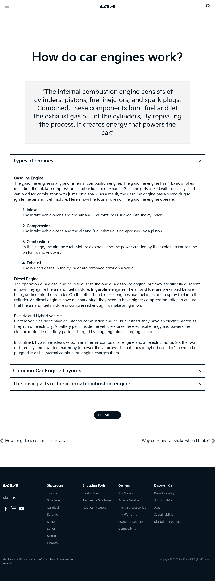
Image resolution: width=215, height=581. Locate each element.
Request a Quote (94, 507)
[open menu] (7, 6)
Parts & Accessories (132, 507)
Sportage (53, 500)
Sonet (51, 529)
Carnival (53, 507)
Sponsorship (163, 500)
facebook (5, 508)
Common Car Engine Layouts (47, 371)
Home (12, 559)
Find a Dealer (92, 493)
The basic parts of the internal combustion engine (71, 384)
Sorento (52, 514)
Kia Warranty (127, 514)
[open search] (208, 6)
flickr (13, 508)
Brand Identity (164, 493)
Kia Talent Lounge (167, 522)
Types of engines (33, 161)
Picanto (52, 543)
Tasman (52, 493)
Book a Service (128, 500)
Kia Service (126, 493)
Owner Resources (130, 522)
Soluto (51, 536)
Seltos (51, 522)
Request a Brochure (97, 500)
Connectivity (127, 529)
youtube (21, 508)
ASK (157, 507)
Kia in (9, 498)
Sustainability (163, 514)
